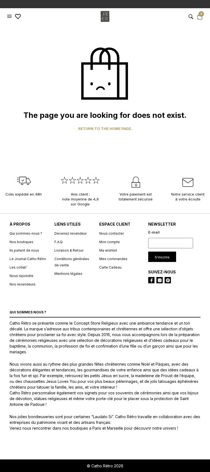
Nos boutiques (21, 242)
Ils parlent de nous (24, 250)
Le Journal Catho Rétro (28, 259)
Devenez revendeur (70, 233)
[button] (10, 16)
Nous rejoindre (21, 276)
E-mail (154, 232)
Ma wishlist (108, 250)
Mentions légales (68, 274)
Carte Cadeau (110, 267)
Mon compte (109, 242)
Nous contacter (111, 233)
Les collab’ (18, 267)
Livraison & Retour (68, 250)
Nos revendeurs (23, 284)
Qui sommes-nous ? (26, 233)
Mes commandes (113, 259)
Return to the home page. (105, 129)
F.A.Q (58, 242)
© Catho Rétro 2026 (105, 466)
